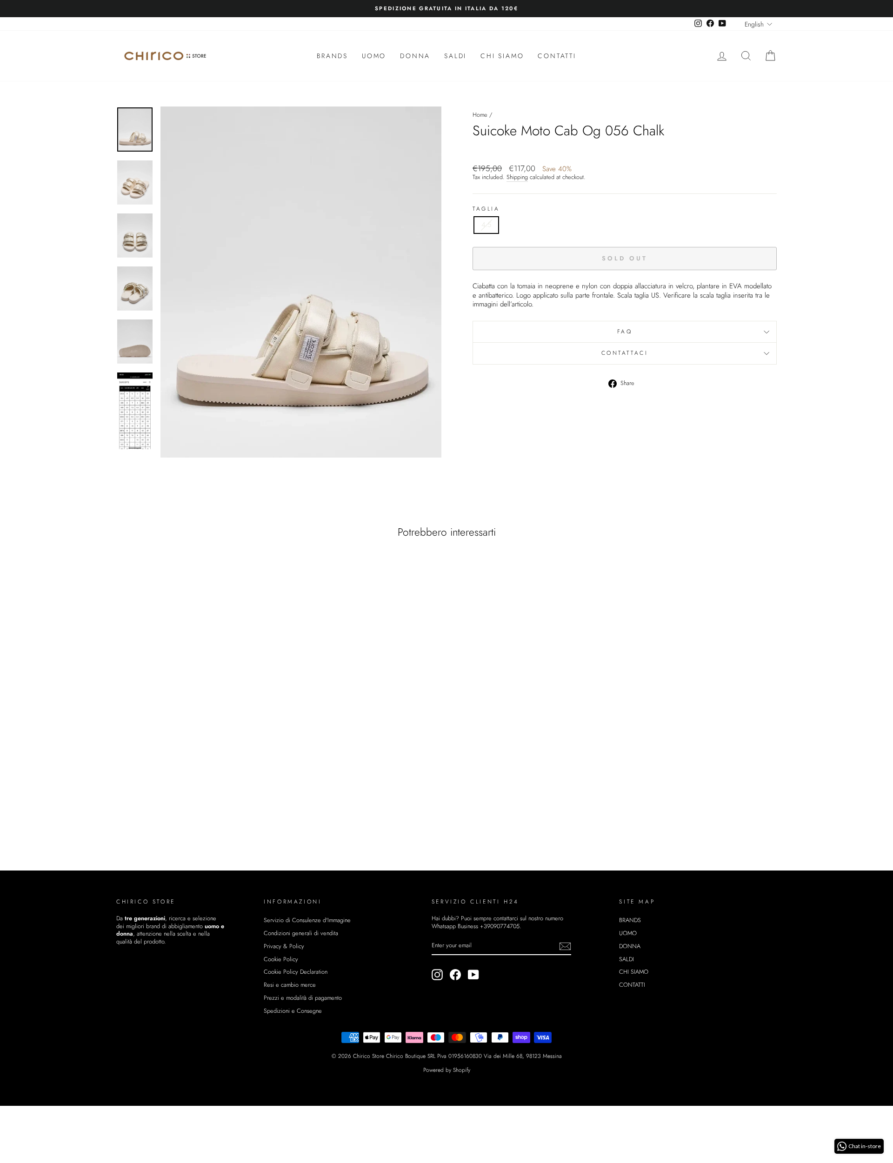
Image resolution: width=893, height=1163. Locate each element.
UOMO (374, 55)
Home (480, 114)
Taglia (486, 209)
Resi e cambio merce (290, 984)
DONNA (415, 55)
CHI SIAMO (502, 55)
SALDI (455, 55)
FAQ (625, 331)
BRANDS (332, 55)
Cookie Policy (281, 959)
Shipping (517, 177)
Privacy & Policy (284, 946)
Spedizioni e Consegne (293, 1010)
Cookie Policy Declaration (295, 971)
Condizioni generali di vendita (301, 933)
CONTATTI (557, 55)
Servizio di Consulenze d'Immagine (307, 920)
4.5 (486, 224)
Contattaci (624, 353)
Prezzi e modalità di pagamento (303, 997)
